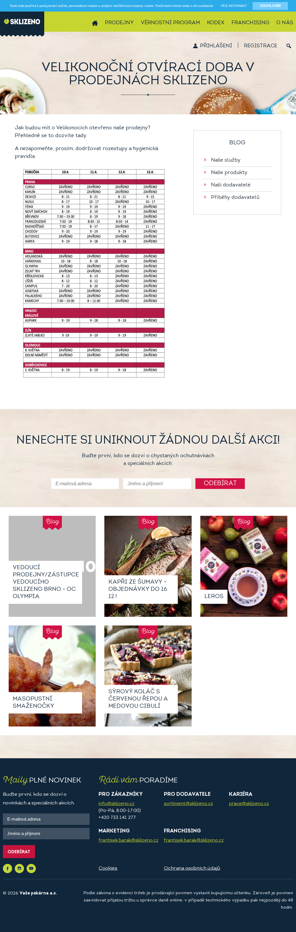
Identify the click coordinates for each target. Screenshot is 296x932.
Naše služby (222, 160)
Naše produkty (225, 172)
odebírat (220, 483)
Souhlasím (270, 6)
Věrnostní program (170, 23)
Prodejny (119, 23)
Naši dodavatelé (227, 185)
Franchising (250, 23)
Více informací (234, 6)
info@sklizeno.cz (116, 804)
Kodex (216, 23)
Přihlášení (216, 46)
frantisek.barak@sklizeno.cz (128, 840)
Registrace (260, 46)
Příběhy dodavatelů (232, 197)
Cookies (108, 868)
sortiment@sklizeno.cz (188, 804)
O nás (284, 23)
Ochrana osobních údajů (192, 868)
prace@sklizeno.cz (249, 804)
